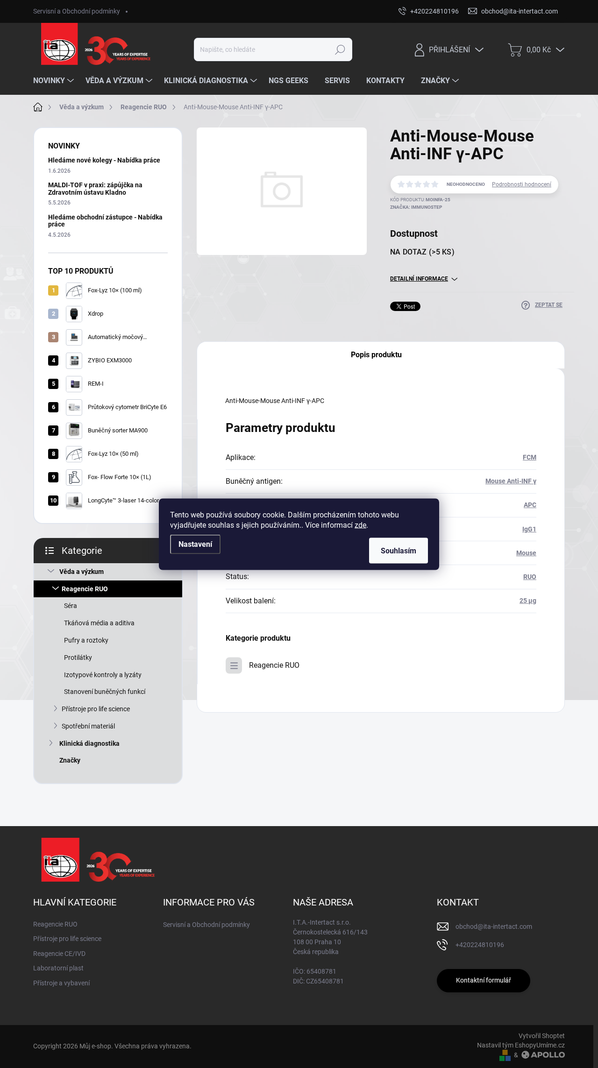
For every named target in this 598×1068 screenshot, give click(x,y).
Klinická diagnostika (89, 743)
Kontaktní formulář (483, 980)
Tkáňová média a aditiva (99, 623)
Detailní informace (419, 279)
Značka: (416, 207)
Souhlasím (398, 550)
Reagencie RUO (85, 589)
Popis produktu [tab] (376, 354)
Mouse (526, 553)
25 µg (528, 600)
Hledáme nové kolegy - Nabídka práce (104, 160)
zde (360, 524)
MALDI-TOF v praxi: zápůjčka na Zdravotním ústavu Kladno (95, 188)
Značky (69, 760)
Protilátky (78, 657)
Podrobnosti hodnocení (521, 184)
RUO (529, 576)
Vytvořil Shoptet (542, 1036)
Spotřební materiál (88, 726)
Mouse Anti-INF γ (510, 481)
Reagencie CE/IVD (59, 953)
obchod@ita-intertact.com (494, 926)
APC (530, 505)
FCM (529, 457)
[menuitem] (54, 81)
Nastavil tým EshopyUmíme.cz (521, 1045)
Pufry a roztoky (86, 640)
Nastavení (195, 543)
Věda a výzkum (81, 571)
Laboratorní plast (58, 968)
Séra (70, 605)
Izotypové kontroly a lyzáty (103, 675)
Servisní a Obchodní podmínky (76, 11)
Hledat (339, 49)
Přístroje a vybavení (61, 983)
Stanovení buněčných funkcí (104, 691)
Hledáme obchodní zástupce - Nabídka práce (105, 220)
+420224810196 (480, 944)
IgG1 (529, 529)
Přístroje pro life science (96, 709)
